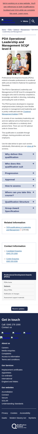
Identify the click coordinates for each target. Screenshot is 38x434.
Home (4, 29)
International (7, 379)
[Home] (9, 21)
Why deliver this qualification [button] (13, 155)
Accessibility (25, 413)
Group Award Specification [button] (12, 209)
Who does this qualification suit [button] (14, 165)
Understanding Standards (12, 404)
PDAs (10, 29)
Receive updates (18, 309)
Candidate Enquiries (14, 251)
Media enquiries (8, 351)
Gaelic (4, 418)
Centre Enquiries (12, 259)
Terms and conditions (11, 359)
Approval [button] (10, 179)
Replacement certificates (12, 370)
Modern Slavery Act (18, 418)
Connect (5, 395)
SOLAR (5, 401)
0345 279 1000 (12, 253)
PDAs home (8, 282)
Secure (5, 398)
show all (30, 146)
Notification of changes (11, 294)
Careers (5, 348)
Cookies (13, 413)
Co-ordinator (7, 376)
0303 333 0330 (12, 261)
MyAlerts (32, 418)
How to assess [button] (13, 186)
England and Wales (10, 382)
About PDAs (8, 290)
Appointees (6, 373)
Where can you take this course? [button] (18, 194)
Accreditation (7, 392)
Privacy (5, 413)
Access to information (11, 357)
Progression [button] (11, 173)
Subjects (16, 29)
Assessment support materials (14, 297)
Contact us (7, 327)
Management (25, 29)
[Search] (33, 21)
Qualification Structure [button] (17, 202)
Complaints (6, 354)
